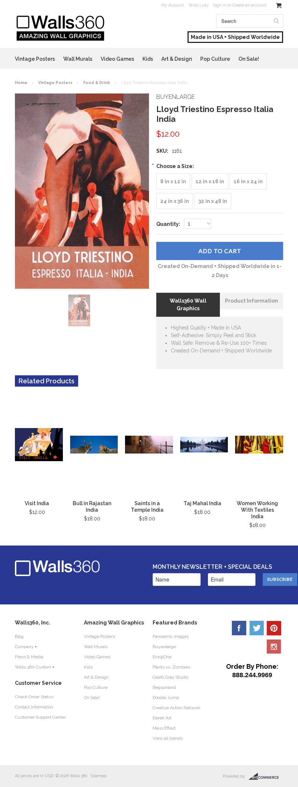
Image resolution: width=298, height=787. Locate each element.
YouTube (274, 646)
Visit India (37, 503)
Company (24, 646)
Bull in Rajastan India (92, 506)
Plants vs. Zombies (171, 667)
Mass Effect (164, 728)
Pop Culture (215, 59)
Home (21, 82)
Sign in (219, 5)
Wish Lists (198, 5)
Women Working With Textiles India (257, 509)
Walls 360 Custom (33, 667)
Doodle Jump (166, 697)
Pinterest (274, 628)
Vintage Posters (35, 59)
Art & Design (176, 59)
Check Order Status (34, 696)
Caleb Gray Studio (170, 677)
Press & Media (29, 656)
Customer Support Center (40, 717)
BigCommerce (266, 776)
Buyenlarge (164, 646)
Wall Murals (77, 59)
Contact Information (34, 707)
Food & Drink (96, 82)
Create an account (249, 5)
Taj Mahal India (202, 503)
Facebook (239, 628)
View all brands (168, 738)
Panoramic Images (171, 636)
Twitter (256, 628)
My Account (172, 5)
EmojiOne (162, 656)
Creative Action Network (177, 707)
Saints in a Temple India (147, 506)
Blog (19, 636)
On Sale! (248, 59)
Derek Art (162, 717)
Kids (147, 59)
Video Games (117, 59)
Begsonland (164, 687)
